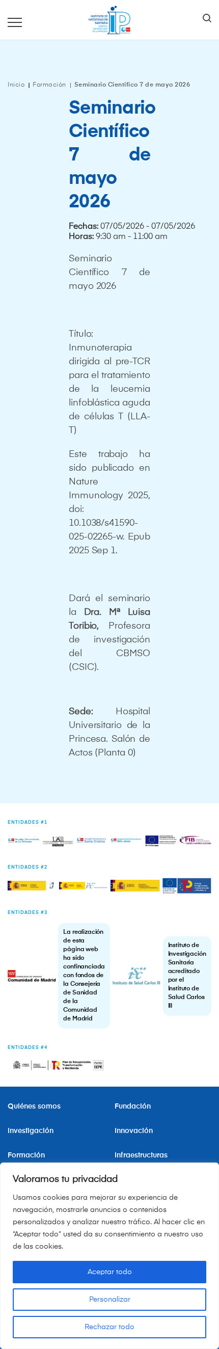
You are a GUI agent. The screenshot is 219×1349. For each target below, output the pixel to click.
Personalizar (109, 1299)
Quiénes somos (34, 1106)
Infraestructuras (142, 1155)
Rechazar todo (109, 1327)
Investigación (30, 1131)
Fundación (133, 1106)
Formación (49, 85)
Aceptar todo (110, 1272)
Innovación (134, 1131)
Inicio (16, 85)
